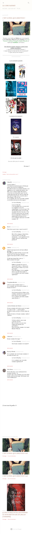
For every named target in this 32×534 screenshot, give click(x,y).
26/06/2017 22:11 (25, 306)
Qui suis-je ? (12, 8)
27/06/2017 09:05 (25, 357)
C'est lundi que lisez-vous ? (12, 174)
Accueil (5, 8)
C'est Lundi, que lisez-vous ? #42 (15, 476)
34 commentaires (12, 456)
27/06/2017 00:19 (17, 336)
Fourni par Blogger (17, 529)
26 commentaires (12, 519)
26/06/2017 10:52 (15, 226)
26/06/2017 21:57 (25, 202)
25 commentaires (11, 478)
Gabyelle (9, 182)
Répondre (10, 223)
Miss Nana (10, 369)
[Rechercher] (29, 2)
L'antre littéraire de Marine (14, 306)
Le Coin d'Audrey (8, 6)
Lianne (9, 247)
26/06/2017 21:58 (25, 231)
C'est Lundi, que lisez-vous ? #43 (15, 453)
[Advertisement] (16, 421)
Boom (9, 227)
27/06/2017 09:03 (26, 317)
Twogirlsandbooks (12, 282)
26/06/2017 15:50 (21, 282)
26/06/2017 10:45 (16, 182)
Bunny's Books (11, 351)
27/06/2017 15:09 (17, 369)
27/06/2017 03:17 (19, 351)
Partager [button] (4, 172)
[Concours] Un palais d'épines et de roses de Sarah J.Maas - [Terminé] (15, 514)
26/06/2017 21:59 (25, 262)
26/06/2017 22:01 (25, 290)
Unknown (9, 336)
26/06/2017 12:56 (15, 247)
